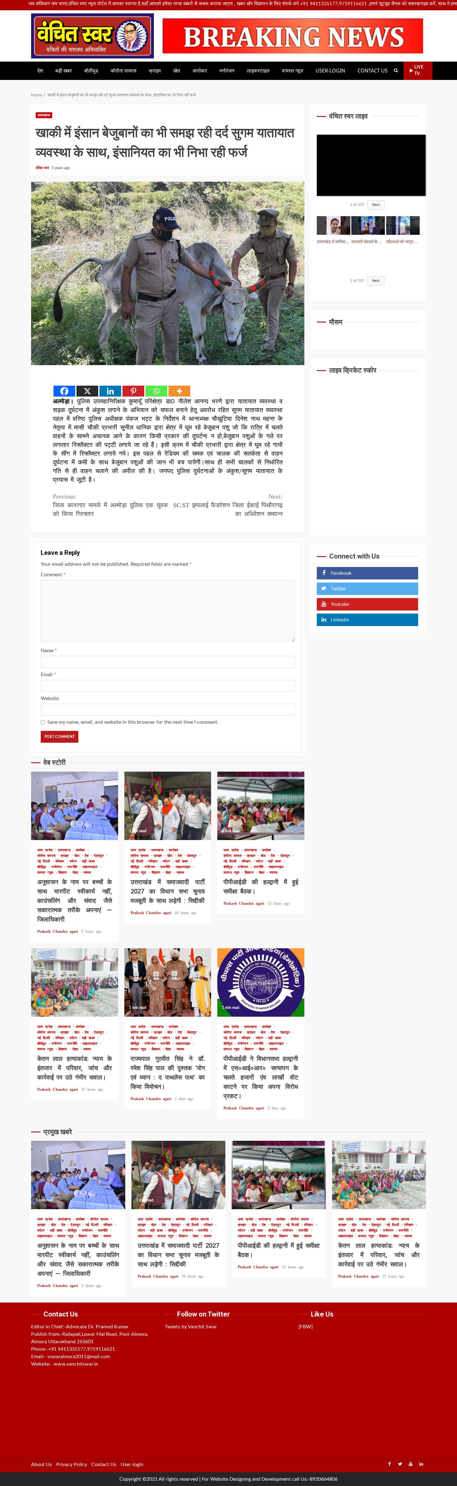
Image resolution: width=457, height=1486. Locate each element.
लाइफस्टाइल (258, 71)
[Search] (396, 71)
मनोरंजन (226, 71)
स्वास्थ (87, 872)
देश (40, 71)
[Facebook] (64, 391)
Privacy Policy (71, 1464)
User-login (330, 71)
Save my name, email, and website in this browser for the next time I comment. (133, 722)
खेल (176, 71)
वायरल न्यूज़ (292, 71)
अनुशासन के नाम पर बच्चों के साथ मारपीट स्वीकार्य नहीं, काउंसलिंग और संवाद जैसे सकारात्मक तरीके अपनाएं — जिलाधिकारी (74, 806)
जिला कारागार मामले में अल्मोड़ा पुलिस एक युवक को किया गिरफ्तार (110, 505)
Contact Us (373, 71)
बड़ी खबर (63, 71)
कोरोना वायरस (123, 71)
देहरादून (100, 855)
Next (376, 205)
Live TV (418, 70)
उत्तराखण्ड (44, 115)
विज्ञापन (63, 872)
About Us (41, 1464)
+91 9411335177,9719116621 (81, 1349)
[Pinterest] (133, 391)
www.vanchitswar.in (75, 1364)
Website (50, 698)
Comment (53, 574)
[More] (179, 391)
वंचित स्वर (43, 168)
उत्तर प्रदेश (46, 850)
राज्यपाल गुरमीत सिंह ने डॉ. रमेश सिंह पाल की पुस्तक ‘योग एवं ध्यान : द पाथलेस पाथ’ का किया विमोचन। (167, 982)
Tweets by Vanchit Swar (191, 1326)
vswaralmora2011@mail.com (78, 1356)
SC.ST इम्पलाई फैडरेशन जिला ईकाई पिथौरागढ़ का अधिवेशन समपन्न (228, 505)
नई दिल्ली (44, 861)
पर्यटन (74, 861)
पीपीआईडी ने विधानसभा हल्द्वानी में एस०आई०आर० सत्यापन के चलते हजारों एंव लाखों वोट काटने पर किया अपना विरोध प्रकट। (260, 982)
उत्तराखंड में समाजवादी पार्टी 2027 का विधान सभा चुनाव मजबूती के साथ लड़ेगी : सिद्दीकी (167, 806)
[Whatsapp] (156, 391)
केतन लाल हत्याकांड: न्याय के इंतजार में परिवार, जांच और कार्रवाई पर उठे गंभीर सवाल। (74, 982)
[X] (87, 391)
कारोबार (200, 71)
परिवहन (61, 861)
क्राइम (155, 71)
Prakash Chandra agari (58, 931)
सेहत (76, 872)
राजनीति (73, 867)
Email (48, 674)
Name (49, 650)
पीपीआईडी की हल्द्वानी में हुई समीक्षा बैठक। (260, 806)
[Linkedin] (110, 391)
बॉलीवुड (91, 71)
